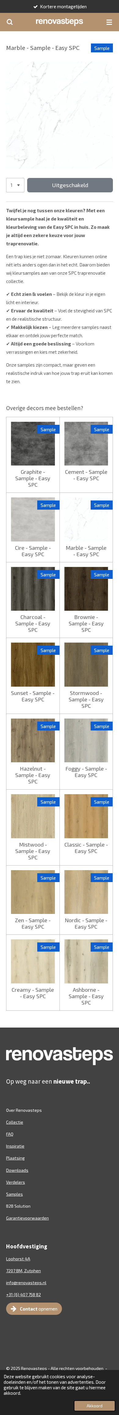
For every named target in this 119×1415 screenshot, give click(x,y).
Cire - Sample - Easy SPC (33, 551)
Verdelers (15, 1182)
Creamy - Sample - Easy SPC (33, 993)
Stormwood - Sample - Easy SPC (86, 699)
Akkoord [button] (95, 1405)
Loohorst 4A (18, 1258)
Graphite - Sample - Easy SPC (32, 478)
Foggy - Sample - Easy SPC (86, 771)
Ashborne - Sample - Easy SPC (86, 996)
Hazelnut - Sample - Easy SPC (32, 775)
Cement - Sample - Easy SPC (86, 475)
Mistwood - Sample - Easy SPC (32, 851)
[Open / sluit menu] (109, 22)
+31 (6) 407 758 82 (23, 1294)
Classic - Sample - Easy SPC (86, 847)
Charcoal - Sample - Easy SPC (32, 623)
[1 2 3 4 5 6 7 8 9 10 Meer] (15, 185)
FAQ (9, 1134)
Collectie (14, 1122)
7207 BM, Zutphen (23, 1270)
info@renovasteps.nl (26, 1282)
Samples (14, 1194)
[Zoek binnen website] (9, 22)
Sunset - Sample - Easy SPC (33, 696)
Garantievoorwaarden (27, 1218)
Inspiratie (15, 1146)
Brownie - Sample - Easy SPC (86, 623)
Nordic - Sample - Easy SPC (86, 923)
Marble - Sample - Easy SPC (86, 551)
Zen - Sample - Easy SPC (33, 923)
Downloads (17, 1170)
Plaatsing (15, 1157)
